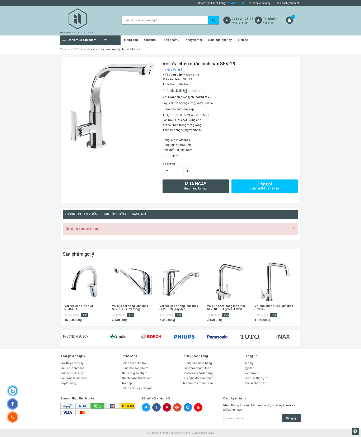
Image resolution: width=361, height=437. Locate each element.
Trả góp (127, 383)
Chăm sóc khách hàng (198, 373)
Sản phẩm (171, 40)
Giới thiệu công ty (72, 363)
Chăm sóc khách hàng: (221, 3)
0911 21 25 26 (242, 19)
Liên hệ (243, 40)
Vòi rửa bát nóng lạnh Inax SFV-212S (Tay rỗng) (130, 307)
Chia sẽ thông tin (255, 383)
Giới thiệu (151, 40)
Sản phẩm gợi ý (78, 254)
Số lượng (169, 163)
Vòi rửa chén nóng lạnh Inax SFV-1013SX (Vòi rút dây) (226, 307)
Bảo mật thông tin (256, 378)
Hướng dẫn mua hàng (197, 363)
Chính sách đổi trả (134, 363)
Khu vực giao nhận (134, 373)
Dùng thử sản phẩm (135, 368)
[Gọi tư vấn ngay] (12, 417)
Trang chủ (131, 40)
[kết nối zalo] (12, 391)
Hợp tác (249, 368)
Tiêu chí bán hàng (72, 368)
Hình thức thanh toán (197, 368)
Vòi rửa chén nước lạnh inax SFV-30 (273, 307)
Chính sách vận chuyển (137, 388)
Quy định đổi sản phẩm (198, 378)
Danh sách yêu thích (287, 3)
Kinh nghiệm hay (220, 40)
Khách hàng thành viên (137, 378)
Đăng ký (291, 418)
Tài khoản (270, 19)
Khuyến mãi (194, 40)
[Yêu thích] (151, 66)
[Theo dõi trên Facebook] (12, 404)
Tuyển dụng (68, 383)
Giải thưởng (251, 373)
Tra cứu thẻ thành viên (198, 383)
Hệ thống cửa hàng (259, 3)
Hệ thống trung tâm (73, 378)
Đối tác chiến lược (72, 373)
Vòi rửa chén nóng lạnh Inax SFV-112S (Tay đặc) (178, 307)
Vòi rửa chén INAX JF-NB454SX (79, 307)
